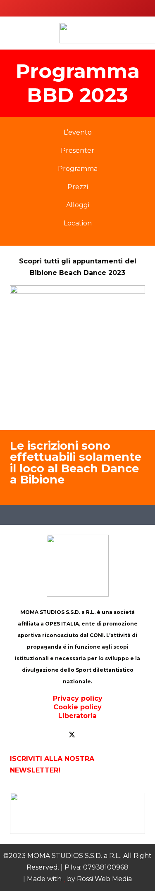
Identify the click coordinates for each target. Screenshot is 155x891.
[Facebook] (55, 735)
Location (78, 223)
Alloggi (77, 205)
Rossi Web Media (104, 879)
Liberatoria (77, 716)
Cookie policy (77, 707)
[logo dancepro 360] (77, 813)
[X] (72, 735)
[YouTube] (88, 735)
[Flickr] (105, 735)
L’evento (78, 132)
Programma (78, 169)
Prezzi (77, 187)
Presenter (77, 150)
